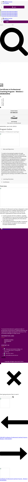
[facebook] (1, 357)
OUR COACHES (7, 341)
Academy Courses (8, 1)
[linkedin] (2, 357)
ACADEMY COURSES (8, 339)
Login (14, 7)
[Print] (0, 107)
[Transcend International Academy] (9, 14)
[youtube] (4, 357)
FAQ (5, 342)
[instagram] (3, 357)
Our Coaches (6, 3)
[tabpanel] (14, 175)
